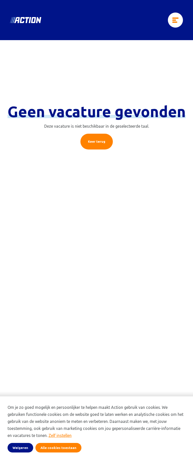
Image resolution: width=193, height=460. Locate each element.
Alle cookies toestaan (58, 447)
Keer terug (96, 141)
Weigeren (20, 447)
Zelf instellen (60, 435)
